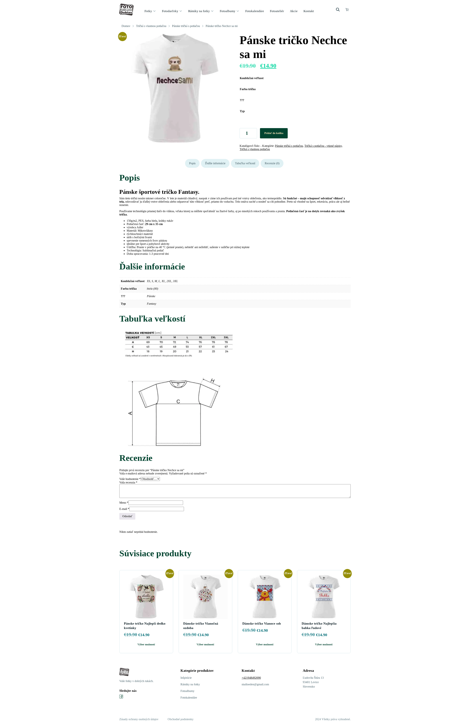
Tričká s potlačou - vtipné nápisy (323, 145)
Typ (242, 111)
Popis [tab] (192, 163)
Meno (123, 502)
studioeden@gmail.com (255, 684)
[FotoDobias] (126, 9)
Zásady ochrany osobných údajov (138, 719)
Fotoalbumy (187, 690)
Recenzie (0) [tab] (272, 163)
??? (242, 100)
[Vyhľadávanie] (338, 9)
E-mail (124, 508)
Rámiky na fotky (190, 684)
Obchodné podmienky (181, 719)
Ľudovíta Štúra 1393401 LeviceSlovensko (313, 682)
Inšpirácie (186, 677)
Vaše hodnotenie (130, 479)
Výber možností (146, 644)
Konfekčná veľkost (251, 78)
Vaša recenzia (128, 482)
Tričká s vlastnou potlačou (151, 26)
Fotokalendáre (188, 697)
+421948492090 (251, 677)
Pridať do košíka (273, 133)
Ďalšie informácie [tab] (215, 163)
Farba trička (248, 89)
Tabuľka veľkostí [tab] (245, 163)
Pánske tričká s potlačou (186, 26)
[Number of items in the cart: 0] (347, 9)
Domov (126, 26)
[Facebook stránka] (121, 696)
